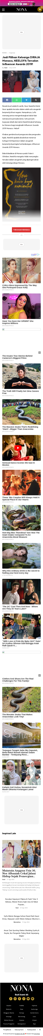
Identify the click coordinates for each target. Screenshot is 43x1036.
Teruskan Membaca (21, 230)
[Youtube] (28, 998)
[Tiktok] (23, 998)
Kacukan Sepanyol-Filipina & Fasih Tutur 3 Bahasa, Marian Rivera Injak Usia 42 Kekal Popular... (21, 902)
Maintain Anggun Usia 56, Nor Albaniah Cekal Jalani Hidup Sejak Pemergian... (19, 873)
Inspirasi (12, 53)
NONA (4, 53)
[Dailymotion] (32, 998)
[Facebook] (10, 998)
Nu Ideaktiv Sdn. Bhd (20, 1033)
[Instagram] (15, 998)
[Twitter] (19, 998)
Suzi (5, 68)
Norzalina (17, 922)
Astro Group (37, 1033)
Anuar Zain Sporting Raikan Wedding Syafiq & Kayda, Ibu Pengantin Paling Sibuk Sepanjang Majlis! (21, 933)
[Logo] (21, 988)
